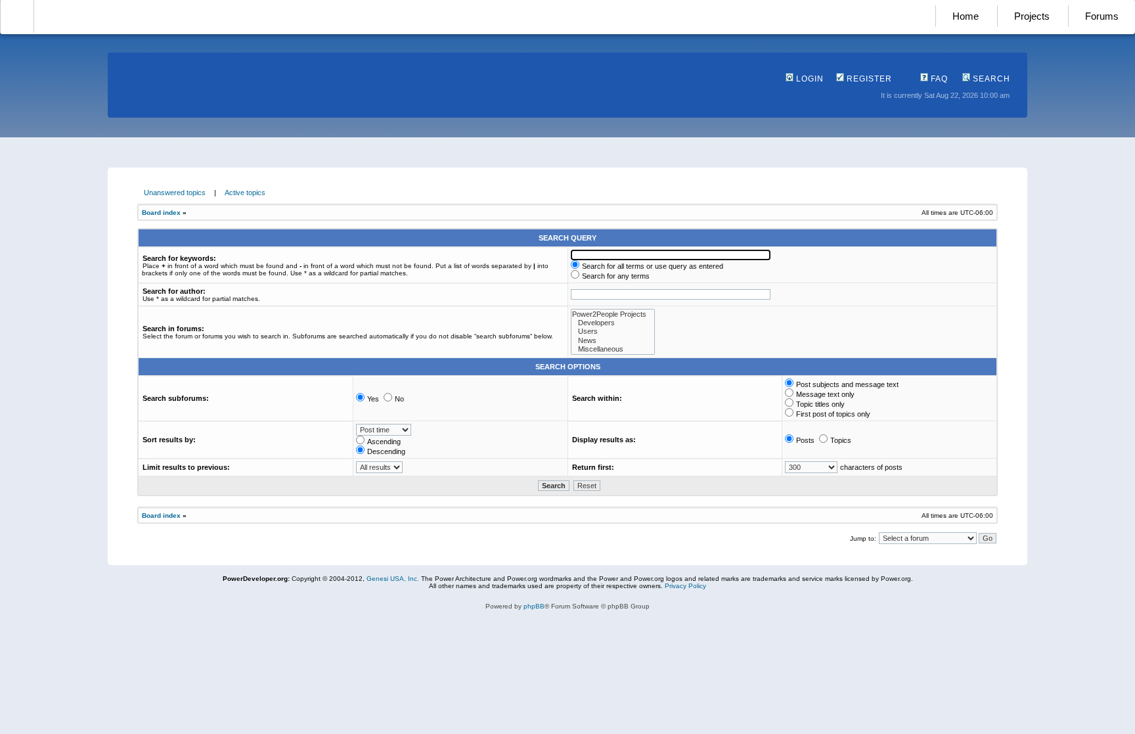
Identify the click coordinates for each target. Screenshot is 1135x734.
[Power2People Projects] (613, 314)
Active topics (245, 192)
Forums (1102, 16)
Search (990, 78)
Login (808, 78)
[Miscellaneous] (613, 349)
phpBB (534, 606)
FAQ (938, 78)
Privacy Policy (685, 585)
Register (868, 78)
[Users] (613, 331)
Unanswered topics (175, 192)
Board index (161, 212)
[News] (613, 340)
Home (965, 16)
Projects (1032, 16)
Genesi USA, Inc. (393, 578)
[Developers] (613, 323)
